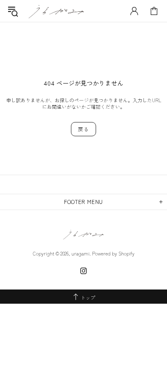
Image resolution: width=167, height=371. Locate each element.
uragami (56, 11)
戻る (83, 129)
